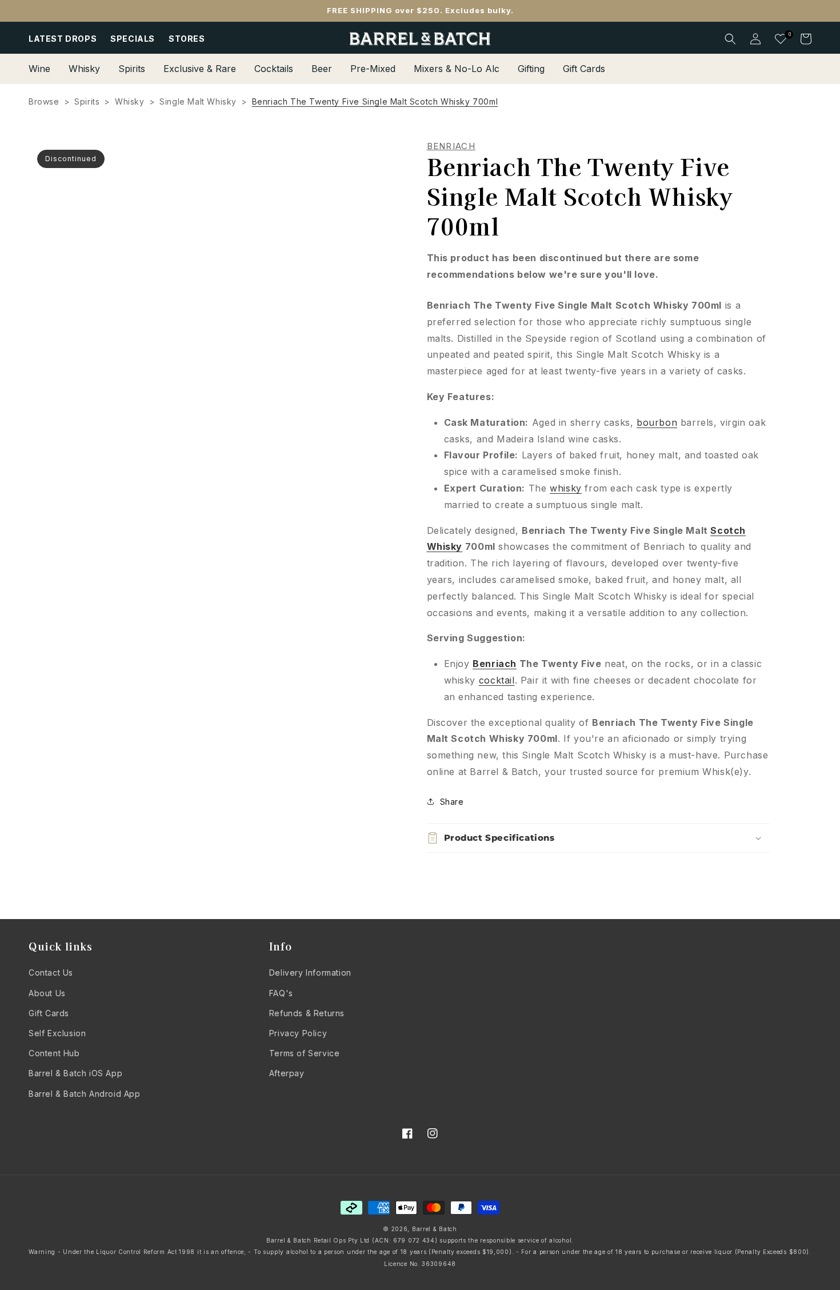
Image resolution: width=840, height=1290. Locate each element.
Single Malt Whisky (198, 101)
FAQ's (281, 993)
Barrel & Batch (434, 1228)
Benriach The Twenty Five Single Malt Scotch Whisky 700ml (375, 101)
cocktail (497, 680)
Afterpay (287, 1073)
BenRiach (451, 146)
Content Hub (54, 1053)
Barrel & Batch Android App (85, 1094)
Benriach (495, 663)
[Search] (730, 38)
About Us (47, 993)
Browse (44, 101)
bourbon (657, 422)
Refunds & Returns (307, 1013)
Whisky (130, 101)
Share (452, 801)
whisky (566, 488)
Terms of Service (304, 1053)
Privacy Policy (298, 1033)
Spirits (86, 101)
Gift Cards (49, 1013)
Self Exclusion (57, 1033)
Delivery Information (310, 972)
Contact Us (51, 972)
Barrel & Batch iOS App (75, 1073)
